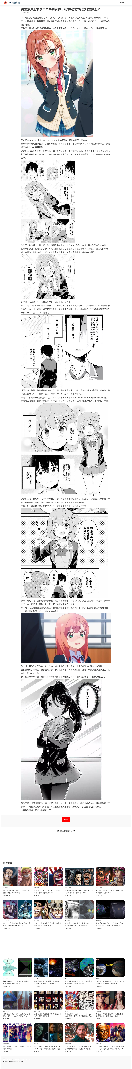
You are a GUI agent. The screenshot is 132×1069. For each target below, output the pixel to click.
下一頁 (66, 819)
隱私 (19, 1061)
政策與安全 (12, 1061)
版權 (22, 1061)
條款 (16, 1061)
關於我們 (5, 1061)
